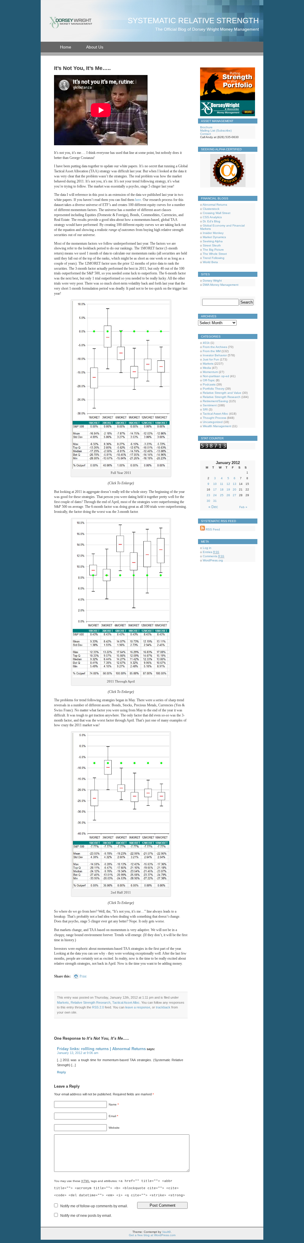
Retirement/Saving (215, 401)
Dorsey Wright (212, 280)
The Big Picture (213, 249)
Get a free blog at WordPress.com (152, 1235)
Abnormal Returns (214, 204)
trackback (163, 1007)
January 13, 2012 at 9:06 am (77, 1053)
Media (207, 367)
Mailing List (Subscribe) (216, 130)
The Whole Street (215, 253)
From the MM (212, 351)
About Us (94, 47)
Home (65, 47)
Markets (63, 1002)
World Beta (210, 262)
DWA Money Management (220, 284)
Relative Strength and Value (222, 392)
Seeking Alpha (213, 241)
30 (208, 500)
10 (215, 483)
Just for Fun (211, 359)
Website (114, 1127)
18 (222, 489)
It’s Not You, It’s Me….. (82, 68)
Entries (211, 552)
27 (234, 495)
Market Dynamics (214, 237)
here (138, 200)
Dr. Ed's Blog (211, 221)
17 (215, 489)
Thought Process (214, 417)
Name (114, 1104)
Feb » (243, 507)
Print (83, 976)
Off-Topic (209, 380)
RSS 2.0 (98, 1007)
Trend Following (213, 258)
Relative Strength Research (90, 1002)
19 (228, 489)
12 (228, 483)
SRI (205, 409)
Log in (207, 547)
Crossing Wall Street (216, 213)
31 (215, 500)
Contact (205, 133)
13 (234, 483)
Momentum (210, 372)
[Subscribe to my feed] (202, 529)
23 (208, 495)
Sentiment (210, 405)
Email (113, 1116)
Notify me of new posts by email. (86, 1216)
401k (206, 342)
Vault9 (166, 1231)
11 (221, 483)
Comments (213, 556)
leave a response (137, 1007)
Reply (61, 1072)
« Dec (213, 507)
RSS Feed (212, 529)
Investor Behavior (215, 355)
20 (234, 489)
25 (222, 495)
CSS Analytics (212, 217)
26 (228, 495)
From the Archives (215, 347)
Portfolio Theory (213, 388)
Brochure (206, 127)
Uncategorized (213, 422)
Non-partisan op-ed (216, 376)
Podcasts (209, 384)
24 (215, 495)
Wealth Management (217, 426)
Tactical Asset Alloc (126, 1002)
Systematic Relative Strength (193, 20)
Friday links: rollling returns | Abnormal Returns (101, 1049)
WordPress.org (213, 560)
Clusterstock (211, 208)
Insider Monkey (213, 233)
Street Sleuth (212, 245)
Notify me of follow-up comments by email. (94, 1206)
